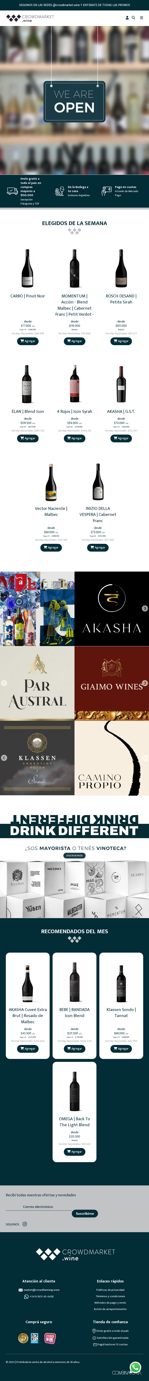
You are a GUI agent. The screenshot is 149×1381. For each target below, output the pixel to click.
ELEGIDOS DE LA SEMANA (74, 223)
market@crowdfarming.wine (42, 1290)
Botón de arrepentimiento (110, 1309)
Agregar (29, 341)
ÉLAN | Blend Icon (28, 411)
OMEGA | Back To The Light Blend (74, 1122)
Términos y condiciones (110, 1296)
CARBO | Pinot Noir (27, 296)
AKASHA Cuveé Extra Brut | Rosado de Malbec (28, 1016)
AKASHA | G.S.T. (121, 411)
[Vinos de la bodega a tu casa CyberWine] (50, 1338)
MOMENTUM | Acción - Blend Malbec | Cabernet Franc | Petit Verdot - (74, 305)
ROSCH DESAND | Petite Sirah (121, 299)
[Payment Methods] (23, 1338)
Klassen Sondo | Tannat (121, 1012)
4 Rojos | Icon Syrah (74, 411)
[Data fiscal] (34, 1338)
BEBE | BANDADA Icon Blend (74, 1012)
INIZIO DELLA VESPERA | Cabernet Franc (98, 514)
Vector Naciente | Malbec (51, 511)
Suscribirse (85, 1213)
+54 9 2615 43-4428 (41, 1296)
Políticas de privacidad (110, 1290)
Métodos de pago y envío (110, 1303)
